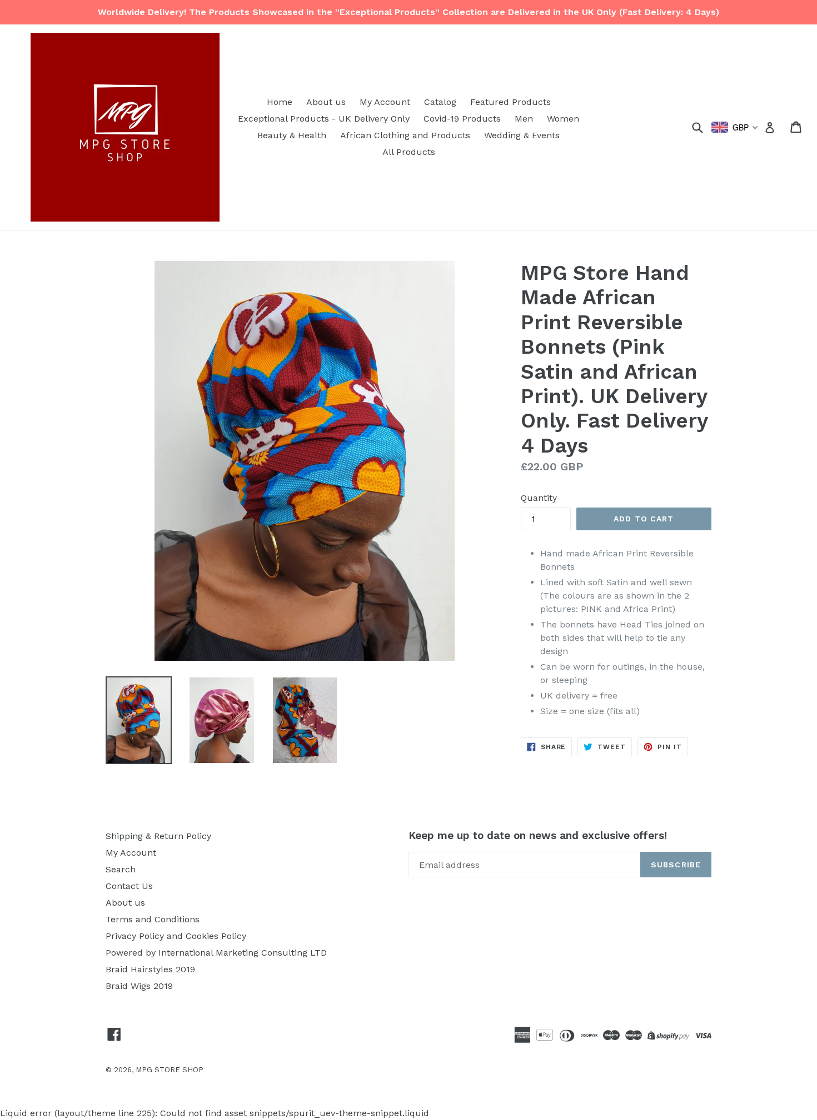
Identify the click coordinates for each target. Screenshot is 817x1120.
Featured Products (510, 102)
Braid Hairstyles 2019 (150, 969)
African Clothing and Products (405, 135)
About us (326, 102)
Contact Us (129, 886)
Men (524, 118)
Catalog (440, 102)
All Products (408, 152)
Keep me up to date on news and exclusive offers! (538, 836)
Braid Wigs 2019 (139, 986)
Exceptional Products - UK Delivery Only (324, 118)
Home (279, 102)
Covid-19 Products (462, 118)
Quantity (539, 498)
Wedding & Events (522, 135)
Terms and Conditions (153, 919)
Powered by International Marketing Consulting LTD (216, 952)
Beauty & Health (291, 135)
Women (563, 118)
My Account (385, 102)
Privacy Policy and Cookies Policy (176, 936)
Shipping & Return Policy (158, 836)
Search (121, 869)
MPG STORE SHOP (169, 1070)
